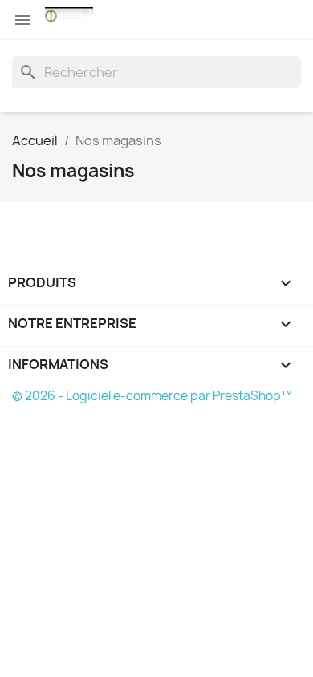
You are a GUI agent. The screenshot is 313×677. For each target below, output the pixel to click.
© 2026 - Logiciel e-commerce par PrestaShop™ (152, 395)
